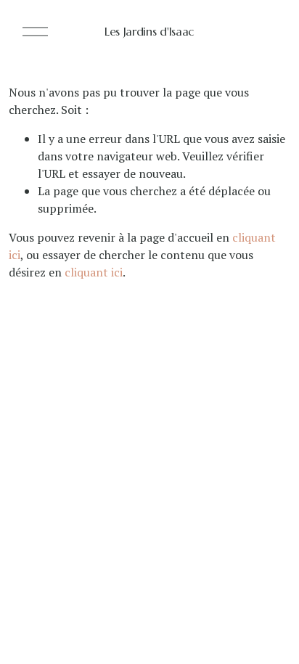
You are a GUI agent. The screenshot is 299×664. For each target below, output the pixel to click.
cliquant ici (94, 272)
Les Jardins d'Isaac (149, 31)
